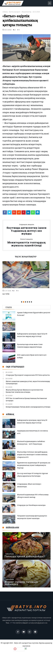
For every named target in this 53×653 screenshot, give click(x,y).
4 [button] (27, 301)
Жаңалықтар (26, 12)
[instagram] (29, 631)
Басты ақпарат (14, 12)
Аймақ (5, 12)
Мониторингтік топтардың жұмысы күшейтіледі (26, 242)
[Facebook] (18, 631)
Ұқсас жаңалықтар (25, 257)
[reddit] (19, 213)
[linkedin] (28, 213)
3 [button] (25, 301)
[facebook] (5, 213)
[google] (14, 213)
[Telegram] (35, 631)
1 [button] (21, 301)
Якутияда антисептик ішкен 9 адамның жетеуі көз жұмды (26, 229)
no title (5, 294)
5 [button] (29, 301)
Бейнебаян (10, 554)
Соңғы (8, 307)
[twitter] (9, 213)
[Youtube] (23, 631)
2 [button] (23, 302)
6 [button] (31, 301)
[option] (26, 278)
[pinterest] (23, 213)
